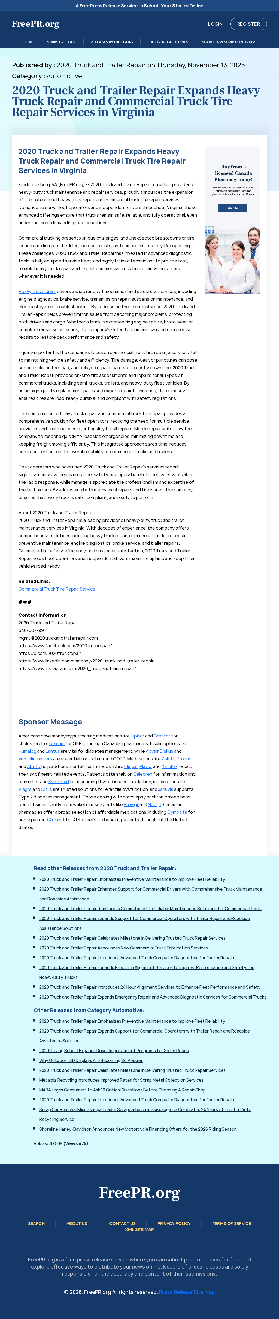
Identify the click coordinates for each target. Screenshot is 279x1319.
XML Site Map (139, 1229)
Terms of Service (232, 1223)
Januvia (165, 789)
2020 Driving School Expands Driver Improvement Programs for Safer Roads (114, 1051)
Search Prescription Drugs (229, 42)
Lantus (53, 751)
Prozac (184, 759)
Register (248, 24)
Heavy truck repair (37, 291)
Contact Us (122, 1223)
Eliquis (131, 766)
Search (36, 1223)
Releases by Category (112, 42)
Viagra (25, 789)
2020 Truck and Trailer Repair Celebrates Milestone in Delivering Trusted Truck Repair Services (132, 938)
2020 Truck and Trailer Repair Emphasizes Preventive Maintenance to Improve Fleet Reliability (132, 879)
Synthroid (58, 782)
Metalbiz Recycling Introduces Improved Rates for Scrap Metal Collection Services (121, 1080)
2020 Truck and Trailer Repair (101, 65)
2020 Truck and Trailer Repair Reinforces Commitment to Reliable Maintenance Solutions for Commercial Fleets (150, 909)
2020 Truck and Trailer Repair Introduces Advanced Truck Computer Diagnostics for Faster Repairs (137, 958)
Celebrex (142, 774)
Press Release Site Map (187, 1292)
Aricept (57, 820)
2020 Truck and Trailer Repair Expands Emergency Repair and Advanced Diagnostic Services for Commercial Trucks (152, 997)
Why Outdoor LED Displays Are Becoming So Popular (91, 1060)
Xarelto (169, 766)
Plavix (145, 766)
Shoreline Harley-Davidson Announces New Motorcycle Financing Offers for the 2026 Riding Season (138, 1129)
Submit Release (62, 42)
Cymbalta (177, 812)
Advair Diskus (159, 751)
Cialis (46, 789)
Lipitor (137, 736)
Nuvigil (154, 804)
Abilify (34, 766)
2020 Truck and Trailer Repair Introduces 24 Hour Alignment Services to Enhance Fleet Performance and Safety (149, 987)
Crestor (162, 736)
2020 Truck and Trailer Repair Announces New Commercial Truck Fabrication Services (123, 948)
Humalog (27, 751)
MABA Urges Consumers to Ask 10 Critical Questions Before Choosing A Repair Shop (122, 1090)
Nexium (57, 743)
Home (28, 42)
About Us (76, 1223)
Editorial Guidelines (167, 42)
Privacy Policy (174, 1223)
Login (215, 24)
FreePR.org (35, 24)
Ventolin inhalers (35, 759)
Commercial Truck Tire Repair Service (57, 589)
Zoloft (168, 759)
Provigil (131, 804)
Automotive (64, 76)
